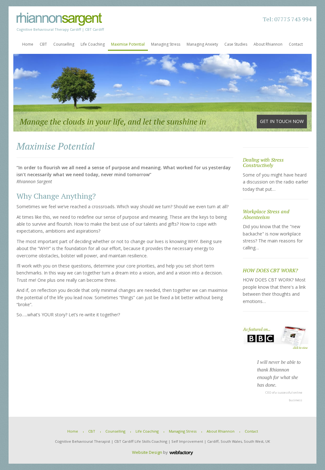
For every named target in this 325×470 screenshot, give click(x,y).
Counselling (63, 44)
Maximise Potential (128, 44)
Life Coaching (93, 44)
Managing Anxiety (202, 44)
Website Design (147, 452)
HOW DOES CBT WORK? (270, 270)
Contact (296, 44)
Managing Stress (165, 44)
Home (27, 44)
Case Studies (235, 44)
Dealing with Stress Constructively (263, 162)
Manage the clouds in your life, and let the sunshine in (162, 121)
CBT (43, 44)
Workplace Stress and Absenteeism (266, 214)
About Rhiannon (268, 44)
